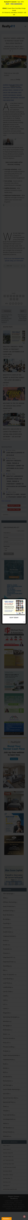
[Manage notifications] (24, 1216)
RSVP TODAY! (14, 617)
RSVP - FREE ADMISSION (14, 4)
